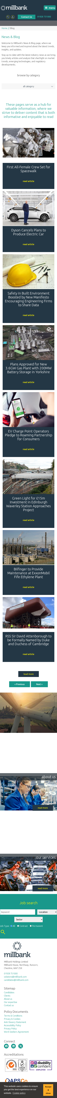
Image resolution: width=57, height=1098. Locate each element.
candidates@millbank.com (16, 980)
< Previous (19, 684)
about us (49, 777)
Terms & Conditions (13, 1015)
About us (8, 999)
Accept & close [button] (48, 1090)
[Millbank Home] (14, 8)
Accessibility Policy (12, 1025)
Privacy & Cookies (12, 1019)
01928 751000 (44, 16)
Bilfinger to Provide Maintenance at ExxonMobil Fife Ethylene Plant (28, 573)
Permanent (37, 926)
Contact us (9, 1005)
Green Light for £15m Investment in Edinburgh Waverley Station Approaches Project (28, 504)
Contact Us (26, 17)
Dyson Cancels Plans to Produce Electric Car (28, 232)
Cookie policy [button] (19, 1093)
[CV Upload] (13, 17)
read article (28, 181)
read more (43, 808)
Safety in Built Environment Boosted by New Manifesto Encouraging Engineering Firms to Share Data (28, 299)
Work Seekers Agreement (16, 1032)
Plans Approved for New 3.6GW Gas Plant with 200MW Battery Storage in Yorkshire (28, 368)
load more (29, 674)
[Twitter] (20, 1046)
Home (4, 28)
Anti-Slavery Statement (15, 1022)
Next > (39, 684)
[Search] (8, 17)
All (14, 926)
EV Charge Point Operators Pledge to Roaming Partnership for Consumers (28, 435)
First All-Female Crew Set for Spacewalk (28, 169)
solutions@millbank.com (15, 977)
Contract (23, 926)
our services (46, 857)
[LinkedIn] (13, 1046)
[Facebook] (6, 1046)
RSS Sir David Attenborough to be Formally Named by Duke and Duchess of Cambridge (28, 640)
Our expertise (10, 1002)
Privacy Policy (10, 1028)
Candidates (9, 992)
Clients (7, 995)
